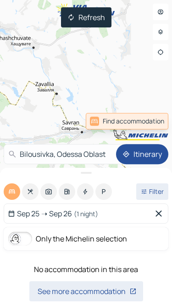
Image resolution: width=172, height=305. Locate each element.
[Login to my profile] (160, 12)
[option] (12, 191)
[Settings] (160, 32)
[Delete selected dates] (160, 213)
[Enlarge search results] (86, 173)
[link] (127, 121)
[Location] (160, 52)
